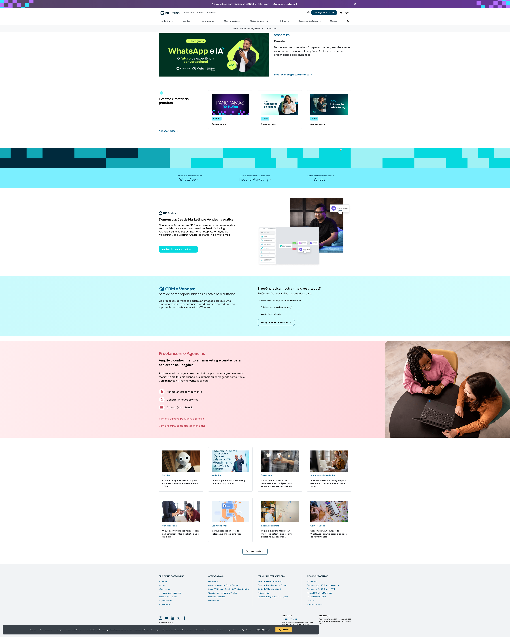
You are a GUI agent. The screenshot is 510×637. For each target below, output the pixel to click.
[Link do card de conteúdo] (230, 109)
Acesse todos (167, 131)
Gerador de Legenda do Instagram (273, 597)
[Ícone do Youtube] (166, 618)
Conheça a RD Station (324, 12)
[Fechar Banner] (355, 4)
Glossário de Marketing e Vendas (222, 593)
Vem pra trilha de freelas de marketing (182, 426)
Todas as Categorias (168, 597)
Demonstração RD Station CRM (321, 589)
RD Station (311, 581)
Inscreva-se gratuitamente (291, 74)
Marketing (163, 581)
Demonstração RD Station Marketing (323, 585)
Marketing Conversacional (170, 593)
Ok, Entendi (284, 629)
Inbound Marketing (253, 179)
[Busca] (348, 21)
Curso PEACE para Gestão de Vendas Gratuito (228, 589)
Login (346, 12)
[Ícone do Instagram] (160, 618)
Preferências (263, 629)
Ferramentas (213, 600)
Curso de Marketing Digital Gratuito (223, 585)
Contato (310, 600)
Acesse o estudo (284, 4)
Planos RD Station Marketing (319, 593)
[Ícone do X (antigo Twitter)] (178, 618)
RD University (214, 581)
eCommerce (164, 589)
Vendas (319, 179)
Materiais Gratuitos (216, 597)
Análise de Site (264, 593)
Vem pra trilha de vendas (274, 322)
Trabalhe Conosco (315, 604)
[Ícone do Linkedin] (172, 618)
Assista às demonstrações (176, 249)
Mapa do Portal (165, 600)
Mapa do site (164, 604)
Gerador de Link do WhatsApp (271, 581)
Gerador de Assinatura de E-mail (272, 585)
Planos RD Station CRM (317, 597)
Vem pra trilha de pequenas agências (181, 418)
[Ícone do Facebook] (184, 618)
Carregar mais (253, 551)
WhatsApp (187, 179)
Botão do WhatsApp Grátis (270, 589)
